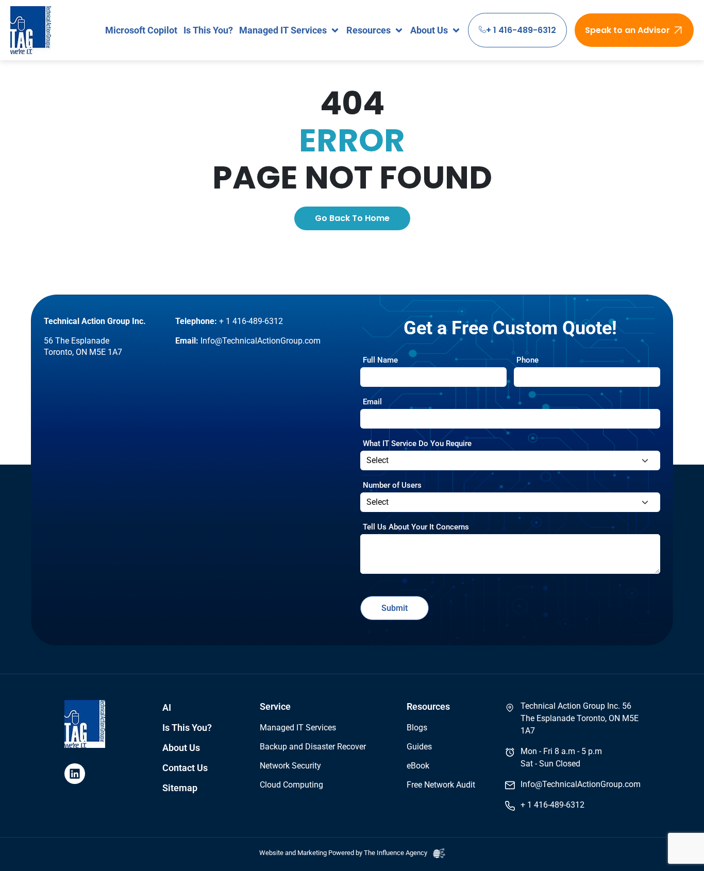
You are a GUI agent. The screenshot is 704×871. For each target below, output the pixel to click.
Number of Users (392, 485)
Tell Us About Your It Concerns (416, 527)
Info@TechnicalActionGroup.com (260, 341)
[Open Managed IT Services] (335, 30)
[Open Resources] (399, 30)
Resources (428, 706)
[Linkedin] (74, 773)
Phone (527, 360)
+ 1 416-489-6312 (521, 30)
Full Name (380, 360)
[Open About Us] (456, 30)
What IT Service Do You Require (417, 443)
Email (372, 401)
